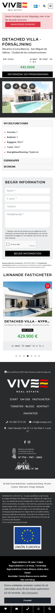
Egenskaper (11, 161)
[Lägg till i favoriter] (48, 286)
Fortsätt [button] (28, 600)
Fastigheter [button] (40, 399)
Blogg (30, 406)
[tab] (27, 124)
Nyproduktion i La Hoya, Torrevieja (27, 566)
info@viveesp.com (42, 422)
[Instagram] (29, 442)
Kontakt (43, 406)
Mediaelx (40, 487)
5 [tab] (31, 356)
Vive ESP (14, 6)
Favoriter (30, 413)
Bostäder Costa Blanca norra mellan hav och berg (27, 578)
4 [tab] (28, 356)
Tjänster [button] (16, 406)
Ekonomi (9, 167)
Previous (6, 97)
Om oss (25, 399)
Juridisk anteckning (35, 483)
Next (49, 97)
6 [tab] (35, 356)
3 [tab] (24, 356)
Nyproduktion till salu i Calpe (27, 562)
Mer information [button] (30, 593)
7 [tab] (39, 356)
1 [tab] (16, 356)
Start (14, 399)
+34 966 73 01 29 (17, 422)
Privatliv (47, 483)
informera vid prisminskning (28, 74)
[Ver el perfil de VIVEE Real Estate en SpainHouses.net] (28, 373)
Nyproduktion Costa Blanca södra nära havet (27, 571)
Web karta (23, 487)
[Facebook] (25, 442)
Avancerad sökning (23, 24)
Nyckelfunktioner (16, 123)
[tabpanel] (27, 316)
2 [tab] (20, 356)
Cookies (14, 487)
